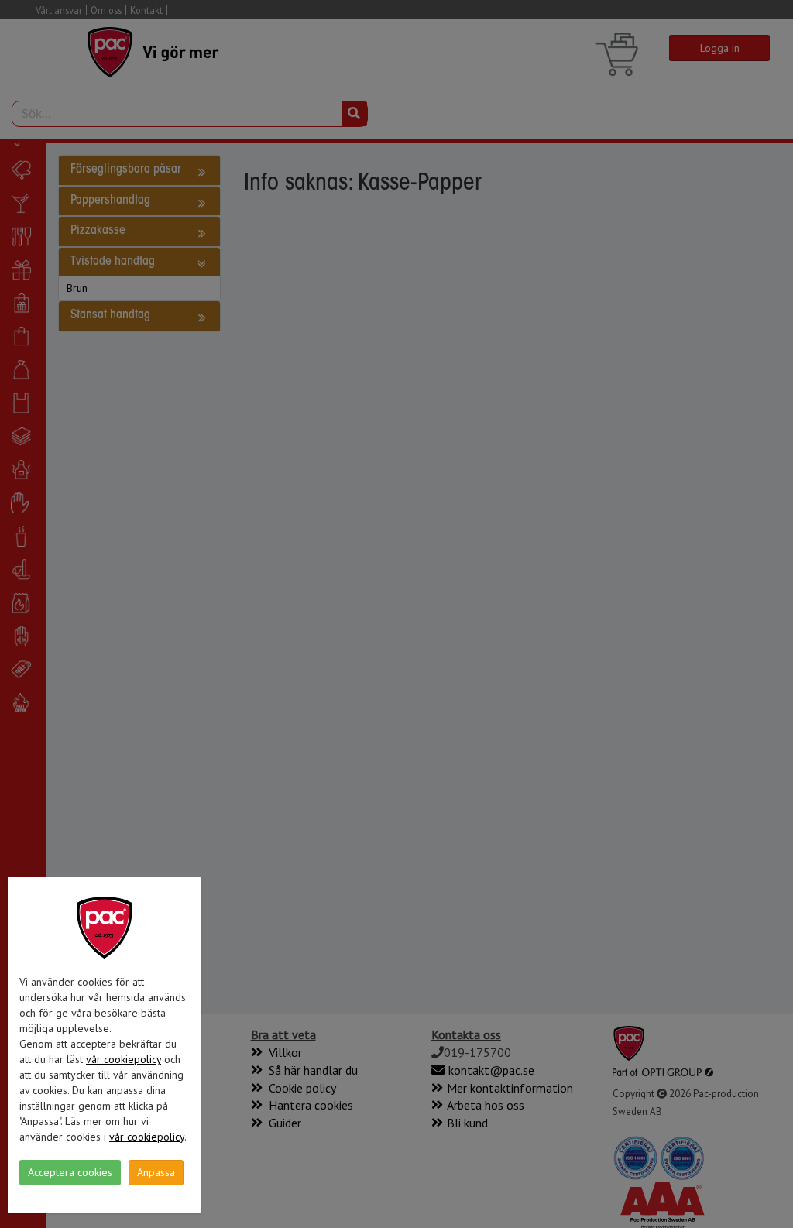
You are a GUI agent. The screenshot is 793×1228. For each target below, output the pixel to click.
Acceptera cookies (70, 1172)
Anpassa (156, 1172)
